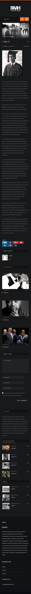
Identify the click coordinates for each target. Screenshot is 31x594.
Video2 (13, 497)
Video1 (13, 505)
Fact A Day (26, 46)
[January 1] (15, 282)
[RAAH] (15, 10)
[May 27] (15, 31)
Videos (5, 481)
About (3, 567)
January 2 (6, 320)
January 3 (6, 347)
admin (5, 46)
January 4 (13, 473)
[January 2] (15, 309)
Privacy (4, 570)
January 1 (5, 292)
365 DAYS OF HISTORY (8, 441)
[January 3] (15, 336)
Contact (4, 573)
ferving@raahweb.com (8, 584)
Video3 (13, 489)
